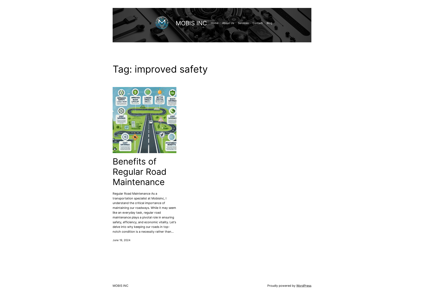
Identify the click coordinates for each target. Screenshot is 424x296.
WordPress (303, 285)
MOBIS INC (191, 23)
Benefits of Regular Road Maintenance (139, 171)
